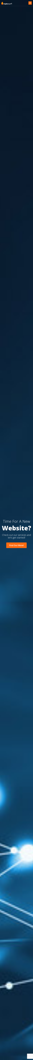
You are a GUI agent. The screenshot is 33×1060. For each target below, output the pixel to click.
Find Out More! (16, 545)
